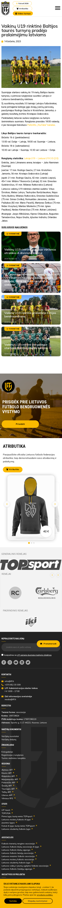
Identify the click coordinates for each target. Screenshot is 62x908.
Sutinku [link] (13, 901)
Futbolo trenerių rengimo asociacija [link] (18, 843)
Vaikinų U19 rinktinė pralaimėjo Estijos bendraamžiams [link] (30, 314)
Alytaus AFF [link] (7, 770)
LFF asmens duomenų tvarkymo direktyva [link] (34, 655)
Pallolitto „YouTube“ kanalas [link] (41, 125)
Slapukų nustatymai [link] (37, 901)
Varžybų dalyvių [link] (8, 739)
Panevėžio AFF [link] (8, 782)
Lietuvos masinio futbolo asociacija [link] (18, 856)
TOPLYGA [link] (6, 813)
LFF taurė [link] (6, 810)
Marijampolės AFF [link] (10, 779)
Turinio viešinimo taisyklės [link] (13, 758)
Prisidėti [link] (20, 424)
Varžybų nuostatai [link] (10, 736)
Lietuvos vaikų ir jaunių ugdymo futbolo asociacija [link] (25, 865)
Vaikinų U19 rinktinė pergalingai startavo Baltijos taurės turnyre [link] (26, 346)
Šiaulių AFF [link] (7, 785)
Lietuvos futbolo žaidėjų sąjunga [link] (17, 869)
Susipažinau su (27, 655)
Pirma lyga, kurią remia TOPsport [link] (17, 816)
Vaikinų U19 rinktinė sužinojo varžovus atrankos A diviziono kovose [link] (30, 251)
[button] (52, 575)
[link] (5, 8)
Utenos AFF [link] (7, 795)
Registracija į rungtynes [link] (12, 755)
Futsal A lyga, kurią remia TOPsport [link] (18, 826)
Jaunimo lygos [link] (8, 822)
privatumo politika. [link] (45, 895)
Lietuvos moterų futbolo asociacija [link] (18, 859)
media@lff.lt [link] (10, 699)
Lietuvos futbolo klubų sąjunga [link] (16, 850)
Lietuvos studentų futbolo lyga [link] (16, 829)
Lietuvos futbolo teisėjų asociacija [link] (17, 853)
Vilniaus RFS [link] (7, 798)
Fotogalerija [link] (7, 752)
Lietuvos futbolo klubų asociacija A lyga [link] (20, 846)
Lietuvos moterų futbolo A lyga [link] (16, 819)
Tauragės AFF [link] (8, 789)
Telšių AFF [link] (6, 792)
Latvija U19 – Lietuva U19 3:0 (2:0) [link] (41, 158)
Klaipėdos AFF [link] (8, 776)
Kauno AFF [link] (7, 773)
